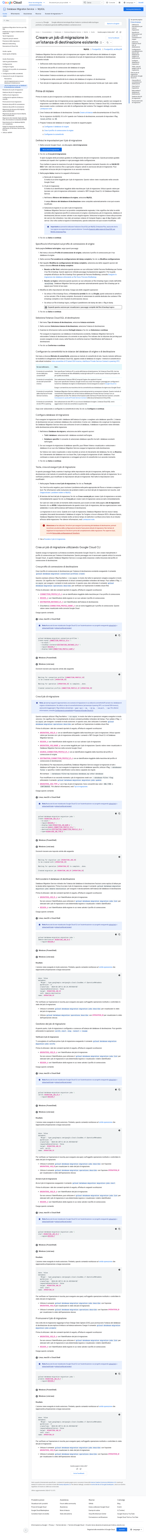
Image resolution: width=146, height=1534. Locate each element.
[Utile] (117, 32)
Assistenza (28, 14)
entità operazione (105, 967)
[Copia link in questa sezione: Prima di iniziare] (56, 91)
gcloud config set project (63, 628)
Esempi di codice (94, 1510)
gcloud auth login (48, 628)
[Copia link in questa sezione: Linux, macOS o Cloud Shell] (62, 619)
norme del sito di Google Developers (102, 1484)
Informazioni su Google (39, 1525)
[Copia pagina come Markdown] (108, 42)
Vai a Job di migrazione (51, 150)
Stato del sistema (66, 1514)
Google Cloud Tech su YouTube (127, 1517)
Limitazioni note (46, 109)
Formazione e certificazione (98, 1517)
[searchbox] (14, 20)
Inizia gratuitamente (133, 9)
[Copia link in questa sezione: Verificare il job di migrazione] (61, 1037)
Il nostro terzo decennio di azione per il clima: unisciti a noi (105, 1525)
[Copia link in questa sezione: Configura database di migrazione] (71, 415)
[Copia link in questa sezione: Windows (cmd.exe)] (56, 664)
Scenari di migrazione (53, 14)
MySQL (41, 9)
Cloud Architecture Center (97, 1514)
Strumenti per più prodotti (58, 3)
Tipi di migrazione (80, 787)
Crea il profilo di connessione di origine (58, 130)
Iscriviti (122, 1529)
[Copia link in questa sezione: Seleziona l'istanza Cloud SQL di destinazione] (82, 318)
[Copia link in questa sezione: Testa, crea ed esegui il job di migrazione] (77, 467)
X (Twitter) (121, 1510)
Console (112, 3)
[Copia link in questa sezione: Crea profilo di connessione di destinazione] (80, 567)
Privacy (51, 1525)
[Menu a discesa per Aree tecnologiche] (44, 2)
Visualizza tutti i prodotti (39, 1503)
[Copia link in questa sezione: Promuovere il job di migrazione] (69, 1318)
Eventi (119, 1507)
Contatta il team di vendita (40, 1514)
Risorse (38, 14)
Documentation (47, 32)
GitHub (91, 1503)
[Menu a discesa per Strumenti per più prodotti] (70, 2)
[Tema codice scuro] (116, 635)
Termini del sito (61, 1525)
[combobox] (93, 2)
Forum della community (68, 1503)
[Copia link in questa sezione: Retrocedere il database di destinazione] (77, 879)
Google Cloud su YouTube (126, 1514)
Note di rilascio (65, 1510)
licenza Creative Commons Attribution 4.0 (103, 1482)
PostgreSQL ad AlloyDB (113, 49)
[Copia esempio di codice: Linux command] (119, 635)
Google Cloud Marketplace (40, 1510)
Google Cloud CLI (110, 384)
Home (37, 32)
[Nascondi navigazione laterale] (26, 1530)
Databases (58, 32)
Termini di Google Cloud (76, 1525)
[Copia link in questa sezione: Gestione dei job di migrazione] (68, 1024)
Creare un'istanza (86, 113)
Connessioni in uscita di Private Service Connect (71, 398)
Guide (5, 14)
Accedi (141, 2)
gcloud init (112, 625)
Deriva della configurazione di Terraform (66, 533)
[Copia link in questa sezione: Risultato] (45, 963)
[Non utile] (120, 32)
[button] (14, 73)
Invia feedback (113, 38)
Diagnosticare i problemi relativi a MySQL (55, 493)
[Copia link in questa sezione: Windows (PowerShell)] (58, 657)
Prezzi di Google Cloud (38, 1507)
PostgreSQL (96, 49)
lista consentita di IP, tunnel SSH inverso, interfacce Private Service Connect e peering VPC (85, 361)
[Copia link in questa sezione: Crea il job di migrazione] (61, 696)
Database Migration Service (20, 9)
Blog (118, 1503)
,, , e (71, 1031)
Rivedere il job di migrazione (54, 539)
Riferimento (15, 14)
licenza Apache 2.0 (65, 1484)
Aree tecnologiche (35, 3)
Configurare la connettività (54, 134)
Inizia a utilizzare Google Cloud (99, 1507)
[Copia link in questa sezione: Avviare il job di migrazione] (59, 1179)
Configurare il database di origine (56, 127)
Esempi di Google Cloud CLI (84, 710)
